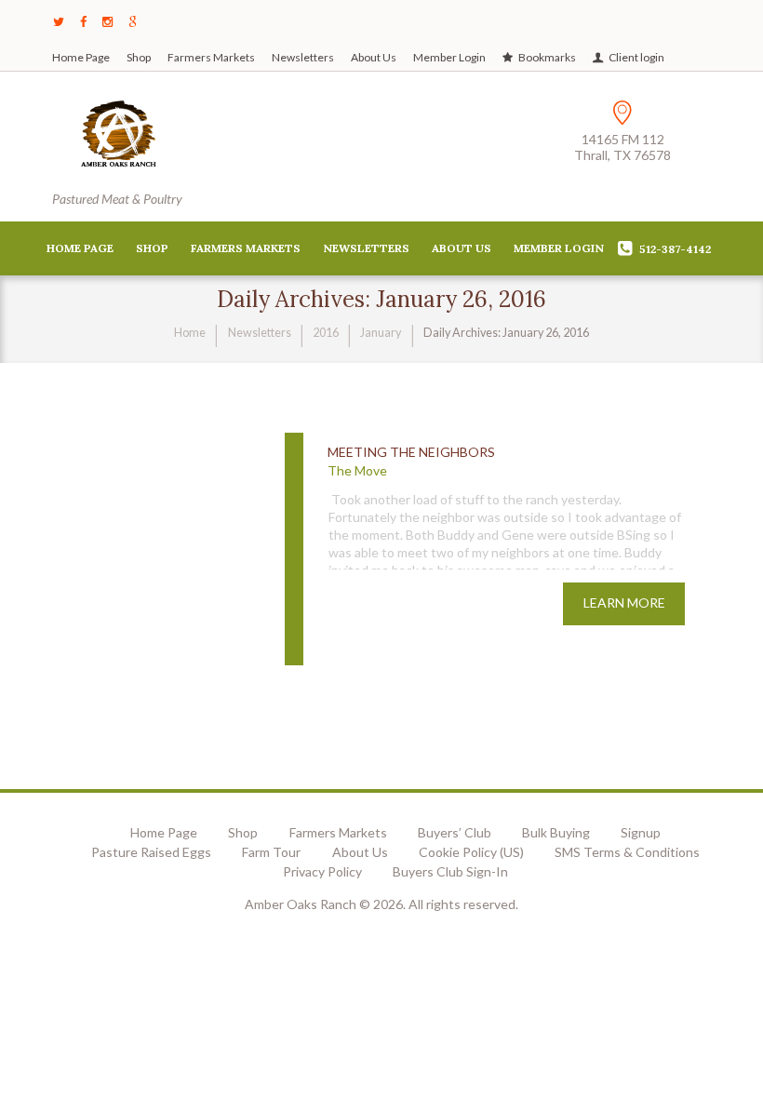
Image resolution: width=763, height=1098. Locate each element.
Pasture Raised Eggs (151, 852)
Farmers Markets (211, 57)
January (380, 333)
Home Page (81, 57)
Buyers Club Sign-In (450, 871)
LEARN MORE (624, 602)
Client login (636, 57)
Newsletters (303, 57)
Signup (641, 832)
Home (190, 333)
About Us (373, 57)
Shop (139, 57)
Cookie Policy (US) (471, 852)
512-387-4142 (675, 249)
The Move (357, 470)
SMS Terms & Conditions (627, 852)
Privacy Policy (322, 871)
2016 (326, 333)
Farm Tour (271, 852)
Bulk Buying (556, 832)
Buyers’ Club (454, 832)
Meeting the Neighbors (411, 452)
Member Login (449, 57)
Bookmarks (547, 57)
